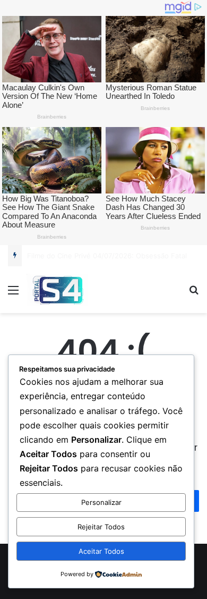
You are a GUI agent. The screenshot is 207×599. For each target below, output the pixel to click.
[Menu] (13, 294)
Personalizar (101, 502)
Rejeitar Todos (101, 526)
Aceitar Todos (101, 551)
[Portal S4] (57, 290)
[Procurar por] (193, 294)
